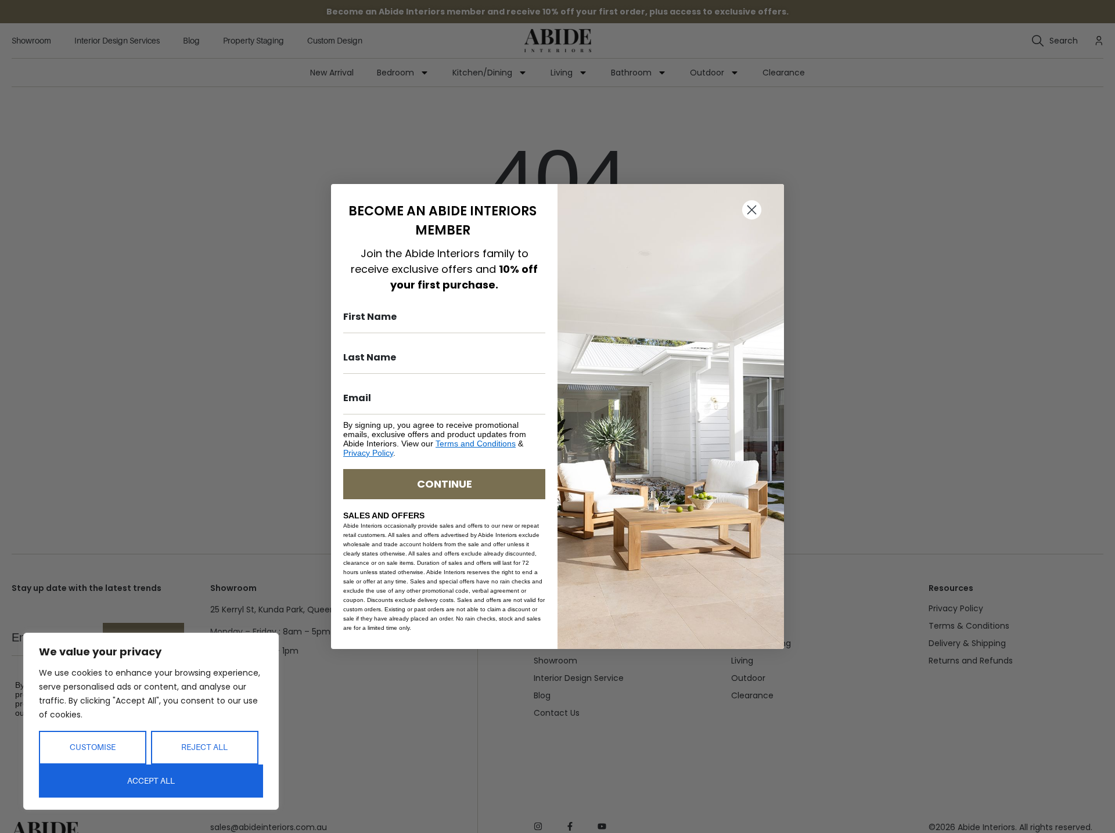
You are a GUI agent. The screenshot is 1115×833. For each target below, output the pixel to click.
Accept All (151, 780)
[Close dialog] (751, 210)
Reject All (204, 747)
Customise (93, 747)
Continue (444, 484)
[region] (151, 721)
